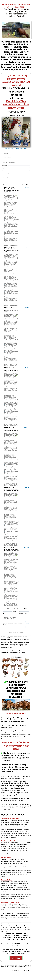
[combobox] (4, 162)
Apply (25, 608)
